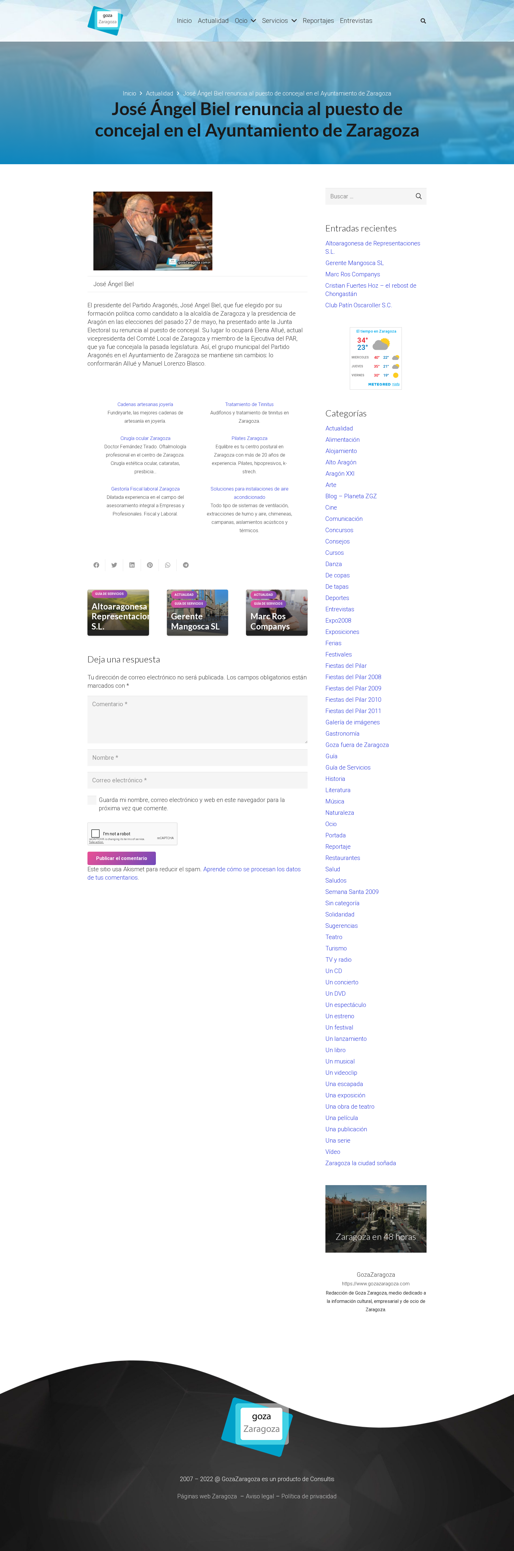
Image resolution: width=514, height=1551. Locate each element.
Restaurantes (342, 857)
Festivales (338, 654)
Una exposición (345, 1095)
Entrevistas (339, 609)
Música (334, 801)
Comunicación (344, 518)
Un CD (333, 971)
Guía (331, 756)
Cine (331, 507)
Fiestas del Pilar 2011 (353, 711)
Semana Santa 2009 (352, 891)
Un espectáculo (345, 1004)
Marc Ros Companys (270, 621)
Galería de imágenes (352, 722)
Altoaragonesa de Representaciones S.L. (126, 616)
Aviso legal (260, 1496)
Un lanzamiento (346, 1038)
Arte (330, 484)
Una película (341, 1117)
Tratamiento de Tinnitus (249, 404)
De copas (337, 575)
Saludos (336, 880)
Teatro (333, 937)
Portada (335, 835)
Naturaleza (339, 812)
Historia (335, 778)
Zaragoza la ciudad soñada (360, 1163)
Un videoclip (341, 1072)
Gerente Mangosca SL (195, 621)
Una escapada (344, 1084)
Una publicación (346, 1129)
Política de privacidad (309, 1496)
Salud (332, 869)
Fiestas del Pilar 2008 (353, 677)
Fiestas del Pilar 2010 (353, 699)
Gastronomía (342, 733)
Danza (333, 564)
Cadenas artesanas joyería (145, 404)
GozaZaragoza (376, 1274)
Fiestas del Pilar (346, 665)
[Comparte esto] (96, 565)
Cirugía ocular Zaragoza (145, 438)
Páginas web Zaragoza (207, 1496)
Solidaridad (340, 914)
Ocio (331, 824)
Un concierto (341, 982)
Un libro (335, 1050)
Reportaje (338, 846)
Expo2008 (338, 620)
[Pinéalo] (150, 565)
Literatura (338, 790)
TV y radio (338, 959)
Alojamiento (341, 451)
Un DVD (335, 993)
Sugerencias (341, 925)
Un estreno (339, 1016)
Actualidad (339, 428)
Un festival (339, 1027)
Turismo (336, 948)
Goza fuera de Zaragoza (357, 744)
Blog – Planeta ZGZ (351, 496)
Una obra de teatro (349, 1106)
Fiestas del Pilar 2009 (353, 688)
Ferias (333, 643)
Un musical (340, 1061)
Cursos (334, 552)
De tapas (337, 586)
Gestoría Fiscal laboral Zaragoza (145, 489)
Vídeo (332, 1151)
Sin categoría (342, 903)
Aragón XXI (340, 473)
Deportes (337, 597)
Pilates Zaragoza (249, 438)
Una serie (337, 1140)
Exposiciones (342, 631)
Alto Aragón (340, 462)
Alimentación (342, 439)
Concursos (339, 530)
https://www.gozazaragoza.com (376, 1284)
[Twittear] (114, 565)
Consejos (337, 541)
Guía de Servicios (348, 767)
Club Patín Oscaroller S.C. (358, 305)
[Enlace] (105, 21)
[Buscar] (423, 20)
